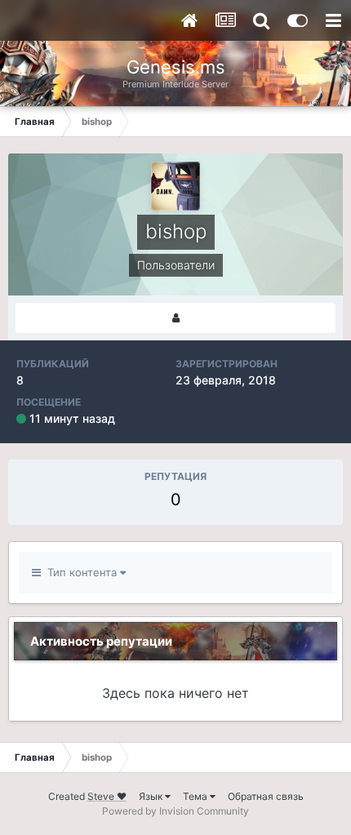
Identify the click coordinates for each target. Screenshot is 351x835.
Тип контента (80, 572)
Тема (196, 796)
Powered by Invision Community (175, 811)
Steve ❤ (107, 796)
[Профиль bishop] (175, 318)
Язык (152, 796)
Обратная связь (266, 796)
